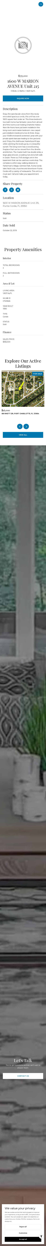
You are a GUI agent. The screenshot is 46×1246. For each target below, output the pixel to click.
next (26, 426)
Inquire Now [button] (23, 98)
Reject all (23, 1227)
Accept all (23, 1239)
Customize (23, 1233)
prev (20, 426)
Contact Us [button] (23, 1076)
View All (23, 435)
